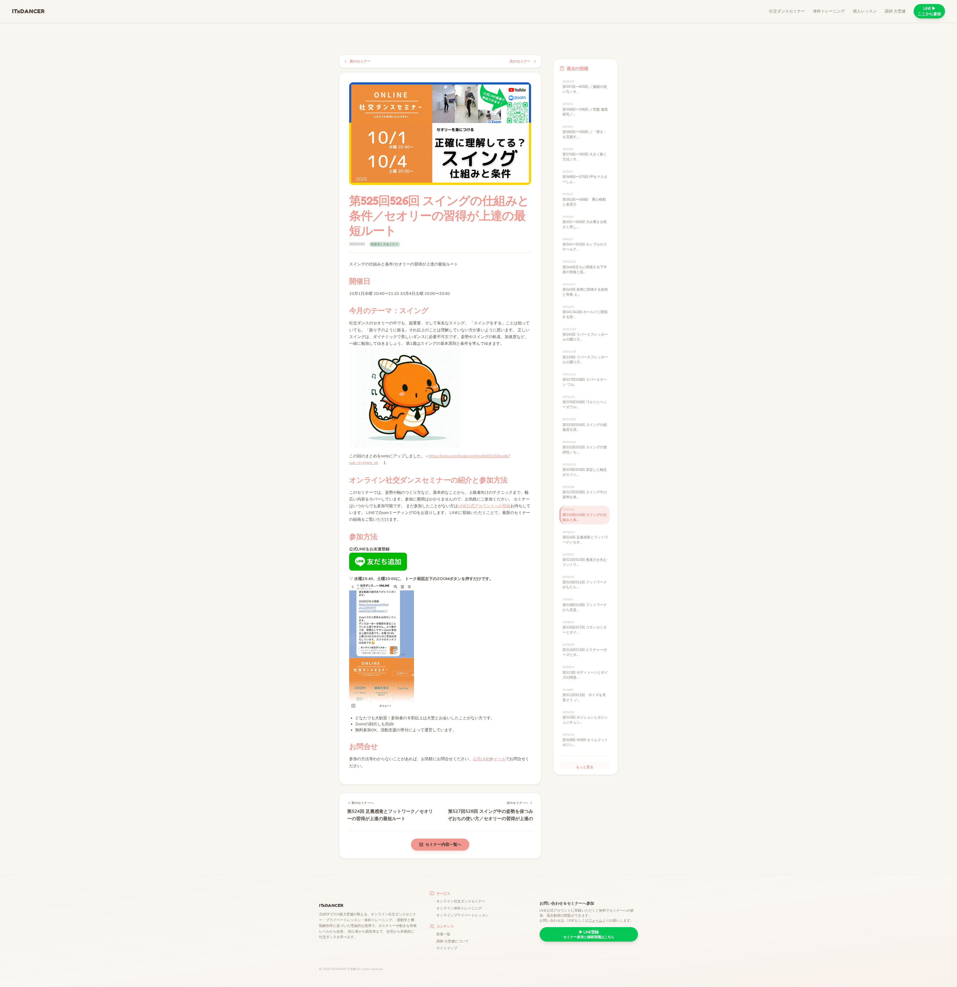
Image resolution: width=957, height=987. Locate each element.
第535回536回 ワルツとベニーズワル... (584, 402)
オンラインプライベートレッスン (462, 915)
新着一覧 (443, 934)
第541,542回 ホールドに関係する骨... (585, 312)
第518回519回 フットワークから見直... (584, 605)
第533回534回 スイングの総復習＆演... (584, 425)
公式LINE (481, 759)
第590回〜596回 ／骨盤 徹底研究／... (585, 109)
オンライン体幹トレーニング (459, 908)
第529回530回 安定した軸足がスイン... (584, 470)
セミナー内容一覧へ (443, 844)
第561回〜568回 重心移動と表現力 (584, 199)
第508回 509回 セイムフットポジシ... (585, 740)
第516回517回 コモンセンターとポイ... (584, 627)
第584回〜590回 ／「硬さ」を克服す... (584, 132)
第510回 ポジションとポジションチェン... (585, 718)
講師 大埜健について (452, 941)
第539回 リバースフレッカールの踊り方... (585, 357)
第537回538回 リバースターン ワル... (584, 380)
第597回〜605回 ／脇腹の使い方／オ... (584, 87)
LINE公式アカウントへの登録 (484, 506)
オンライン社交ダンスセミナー (460, 901)
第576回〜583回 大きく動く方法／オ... (584, 154)
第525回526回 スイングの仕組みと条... (584, 515)
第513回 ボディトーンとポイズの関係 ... (585, 672)
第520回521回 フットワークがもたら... (584, 582)
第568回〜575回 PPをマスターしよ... (584, 177)
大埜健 (351, 969)
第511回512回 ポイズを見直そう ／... (584, 695)
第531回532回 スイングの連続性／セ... (584, 447)
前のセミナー (360, 61)
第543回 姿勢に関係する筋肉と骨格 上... (585, 290)
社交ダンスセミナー (787, 11)
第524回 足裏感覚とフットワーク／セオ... (585, 537)
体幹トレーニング (829, 11)
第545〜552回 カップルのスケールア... (584, 245)
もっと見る (584, 767)
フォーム (595, 920)
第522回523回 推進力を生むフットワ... (584, 560)
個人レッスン (865, 11)
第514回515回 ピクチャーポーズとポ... (584, 650)
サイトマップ (446, 948)
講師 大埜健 (895, 11)
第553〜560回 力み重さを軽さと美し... (584, 222)
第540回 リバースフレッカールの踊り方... (585, 335)
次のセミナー (520, 61)
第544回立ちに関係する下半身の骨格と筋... (584, 267)
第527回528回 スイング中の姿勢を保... (584, 492)
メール (499, 759)
